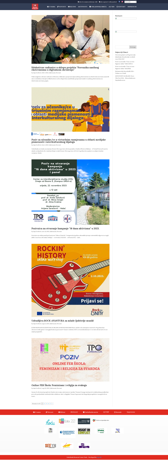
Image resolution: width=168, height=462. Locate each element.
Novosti (62, 7)
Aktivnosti (82, 7)
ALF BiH (111, 7)
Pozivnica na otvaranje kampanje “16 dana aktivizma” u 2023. (65, 228)
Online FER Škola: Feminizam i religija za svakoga (59, 385)
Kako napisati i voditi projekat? (108, 2)
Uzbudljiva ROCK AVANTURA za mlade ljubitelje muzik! (62, 320)
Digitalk (99, 457)
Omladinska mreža (98, 7)
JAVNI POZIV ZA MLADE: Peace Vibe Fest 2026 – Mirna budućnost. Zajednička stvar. (125, 78)
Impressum (132, 7)
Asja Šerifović (37, 73)
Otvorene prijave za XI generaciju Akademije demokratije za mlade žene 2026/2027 (125, 57)
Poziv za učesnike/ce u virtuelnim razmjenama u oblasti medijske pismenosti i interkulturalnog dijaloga (68, 140)
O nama (52, 7)
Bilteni (73, 7)
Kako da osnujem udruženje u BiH (88, 2)
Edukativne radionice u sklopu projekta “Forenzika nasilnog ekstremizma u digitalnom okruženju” (65, 68)
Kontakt (121, 7)
